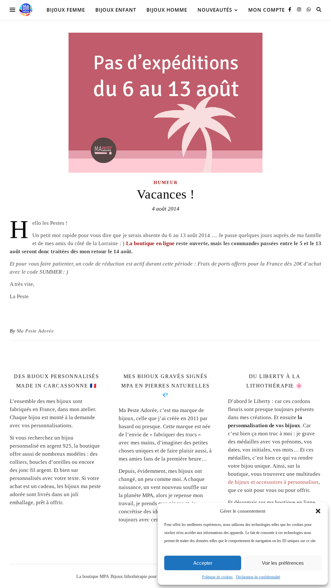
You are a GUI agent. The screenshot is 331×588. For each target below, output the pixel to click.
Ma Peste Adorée (35, 330)
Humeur (166, 182)
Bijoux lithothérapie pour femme (141, 576)
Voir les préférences (283, 563)
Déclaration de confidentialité (258, 577)
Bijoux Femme (66, 9)
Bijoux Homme (166, 9)
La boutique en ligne (150, 243)
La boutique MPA (92, 576)
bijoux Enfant (115, 9)
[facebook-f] (290, 9)
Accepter (202, 563)
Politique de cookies (217, 577)
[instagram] (299, 9)
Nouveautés (215, 9)
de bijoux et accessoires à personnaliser (273, 482)
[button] (318, 511)
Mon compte (266, 9)
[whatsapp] (309, 9)
